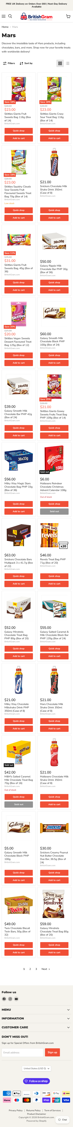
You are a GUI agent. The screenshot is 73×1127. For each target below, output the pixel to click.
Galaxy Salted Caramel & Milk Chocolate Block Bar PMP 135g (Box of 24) (54, 635)
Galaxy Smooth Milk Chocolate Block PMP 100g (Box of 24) (52, 341)
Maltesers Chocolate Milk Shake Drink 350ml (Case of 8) (54, 780)
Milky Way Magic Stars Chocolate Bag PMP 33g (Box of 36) (18, 487)
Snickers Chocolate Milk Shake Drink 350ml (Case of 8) (53, 189)
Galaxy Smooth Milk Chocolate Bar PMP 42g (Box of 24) (18, 414)
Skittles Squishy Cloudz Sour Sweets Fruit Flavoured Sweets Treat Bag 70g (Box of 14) (17, 191)
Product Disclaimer (36, 1114)
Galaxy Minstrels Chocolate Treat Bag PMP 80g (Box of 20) (16, 635)
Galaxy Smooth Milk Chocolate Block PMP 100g (16, 856)
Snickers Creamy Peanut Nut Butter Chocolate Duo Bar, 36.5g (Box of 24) (54, 857)
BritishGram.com (12, 123)
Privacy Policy (16, 1110)
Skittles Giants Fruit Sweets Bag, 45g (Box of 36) (18, 268)
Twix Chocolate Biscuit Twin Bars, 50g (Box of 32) (17, 931)
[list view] (67, 63)
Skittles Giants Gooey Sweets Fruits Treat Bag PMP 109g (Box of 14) (53, 414)
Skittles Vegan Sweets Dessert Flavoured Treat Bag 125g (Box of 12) (17, 342)
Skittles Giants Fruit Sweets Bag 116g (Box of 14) (17, 117)
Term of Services (52, 1110)
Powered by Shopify (36, 1120)
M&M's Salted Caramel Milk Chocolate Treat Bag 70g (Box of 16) (18, 780)
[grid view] (60, 63)
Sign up (52, 1052)
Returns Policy (33, 1110)
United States (35, 1068)
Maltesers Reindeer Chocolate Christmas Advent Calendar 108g (53, 487)
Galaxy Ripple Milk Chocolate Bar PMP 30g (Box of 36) (54, 269)
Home (5, 27)
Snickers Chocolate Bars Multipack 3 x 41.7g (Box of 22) (18, 563)
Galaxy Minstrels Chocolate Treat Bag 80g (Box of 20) (54, 931)
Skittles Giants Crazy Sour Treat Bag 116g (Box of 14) (52, 117)
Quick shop (18, 130)
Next (45, 969)
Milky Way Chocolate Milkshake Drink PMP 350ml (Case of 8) (16, 707)
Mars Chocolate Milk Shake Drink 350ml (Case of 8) (51, 707)
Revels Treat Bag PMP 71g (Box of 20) (53, 561)
